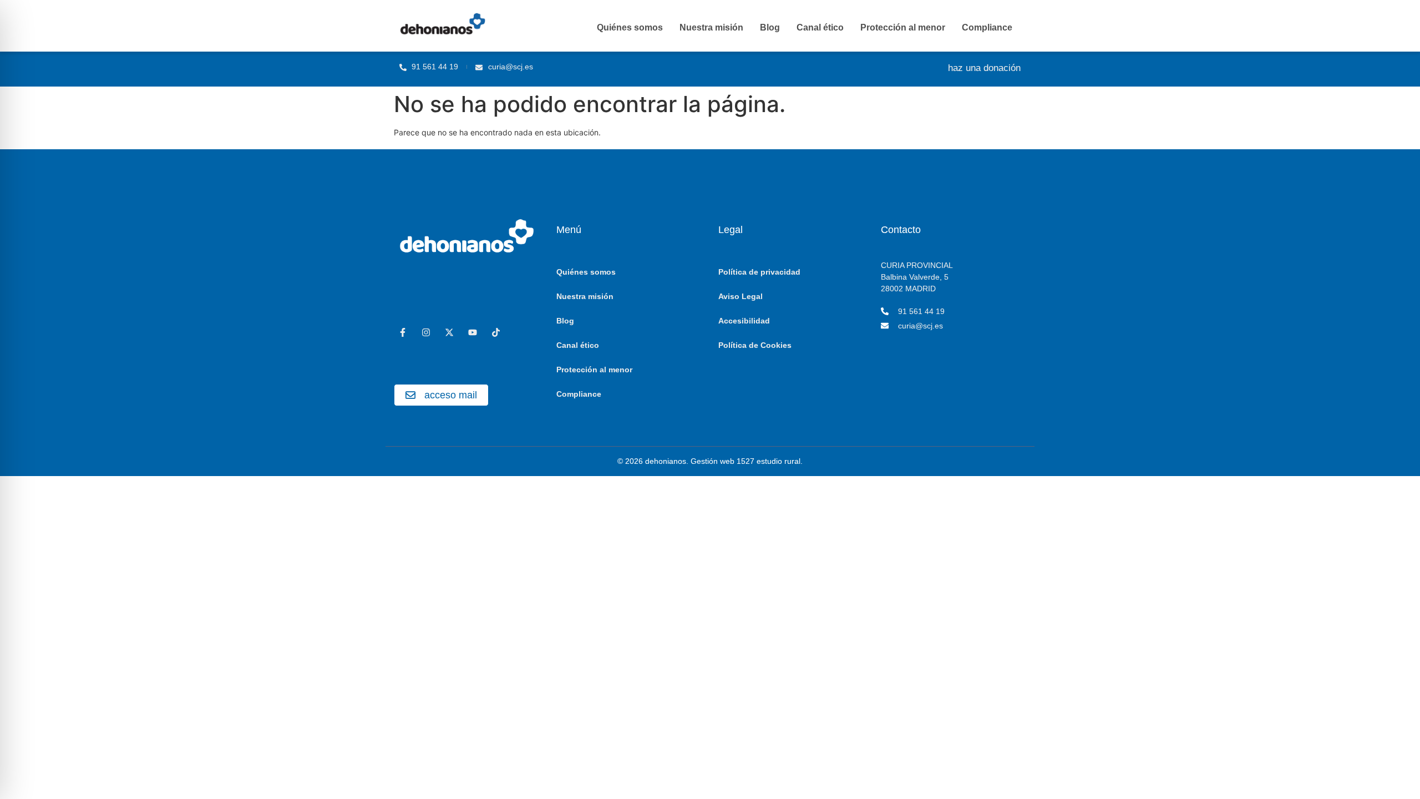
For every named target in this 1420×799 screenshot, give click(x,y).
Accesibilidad (744, 320)
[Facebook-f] (403, 332)
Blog (770, 27)
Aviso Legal (740, 296)
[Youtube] (472, 332)
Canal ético (820, 27)
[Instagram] (426, 332)
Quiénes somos (630, 27)
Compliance (987, 27)
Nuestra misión (711, 27)
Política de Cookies (755, 345)
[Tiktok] (496, 332)
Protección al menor (902, 27)
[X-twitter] (449, 332)
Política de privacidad (759, 271)
